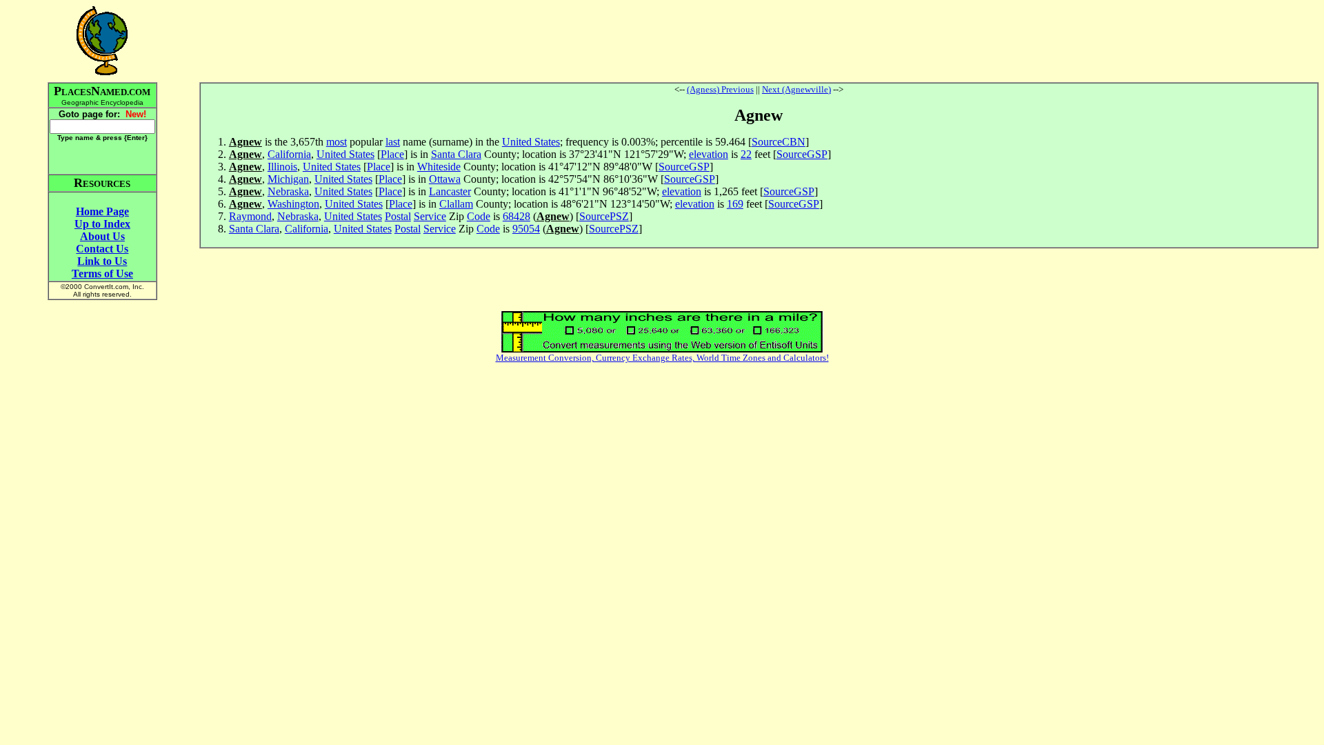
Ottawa (445, 179)
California (289, 154)
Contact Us (102, 249)
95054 (526, 229)
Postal (398, 216)
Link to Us (102, 261)
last (392, 142)
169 (735, 204)
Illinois (282, 166)
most (336, 142)
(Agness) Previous (720, 89)
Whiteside (439, 166)
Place (392, 154)
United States (531, 142)
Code (478, 216)
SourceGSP (802, 154)
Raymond (250, 216)
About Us (102, 236)
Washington (293, 204)
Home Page (102, 211)
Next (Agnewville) (796, 89)
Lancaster (450, 191)
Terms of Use (102, 273)
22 (746, 154)
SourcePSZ (604, 216)
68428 (516, 216)
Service (430, 216)
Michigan (288, 179)
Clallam (456, 204)
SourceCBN (778, 142)
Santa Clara (456, 154)
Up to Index (102, 224)
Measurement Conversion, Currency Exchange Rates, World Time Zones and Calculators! (662, 357)
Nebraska (288, 191)
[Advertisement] (759, 41)
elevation (708, 154)
